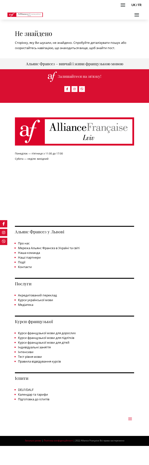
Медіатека (25, 305)
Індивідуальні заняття (34, 347)
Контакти (25, 267)
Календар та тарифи (33, 394)
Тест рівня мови (30, 357)
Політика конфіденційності (58, 440)
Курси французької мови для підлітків (46, 338)
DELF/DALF (26, 390)
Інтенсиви (25, 352)
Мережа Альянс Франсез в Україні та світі (49, 248)
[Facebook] (67, 89)
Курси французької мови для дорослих (47, 333)
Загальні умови (33, 440)
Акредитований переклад (37, 295)
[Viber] (82, 89)
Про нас (24, 243)
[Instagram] (74, 89)
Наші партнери (29, 257)
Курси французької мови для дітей (43, 342)
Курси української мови (35, 300)
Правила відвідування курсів (39, 361)
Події (21, 262)
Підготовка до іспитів (33, 399)
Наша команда (29, 253)
